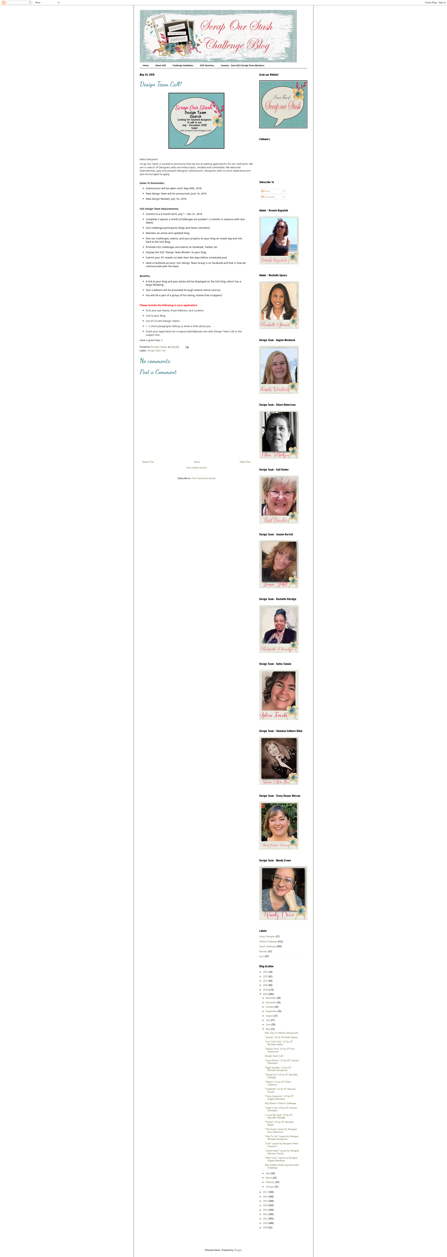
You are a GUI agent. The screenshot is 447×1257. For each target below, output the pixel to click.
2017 (266, 1192)
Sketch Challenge (268, 941)
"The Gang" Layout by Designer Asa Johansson (281, 1130)
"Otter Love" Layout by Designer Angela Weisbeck (281, 1159)
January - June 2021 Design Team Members (242, 65)
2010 (266, 1223)
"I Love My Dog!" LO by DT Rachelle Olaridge (279, 1116)
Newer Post (148, 462)
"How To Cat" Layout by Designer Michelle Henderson (282, 1137)
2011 (266, 1218)
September (271, 1011)
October (270, 1007)
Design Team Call (157, 350)
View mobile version (196, 467)
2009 (266, 1227)
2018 (266, 994)
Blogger (238, 1250)
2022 (266, 976)
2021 (266, 981)
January (270, 1186)
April (268, 1173)
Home (146, 65)
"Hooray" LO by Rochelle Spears (281, 1037)
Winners (263, 951)
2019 (266, 989)
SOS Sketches (207, 65)
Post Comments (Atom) (203, 478)
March (269, 1177)
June (268, 1024)
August (270, 1015)
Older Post (245, 462)
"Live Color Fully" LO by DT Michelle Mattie (279, 1043)
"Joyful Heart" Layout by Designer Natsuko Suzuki (282, 1152)
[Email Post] (186, 347)
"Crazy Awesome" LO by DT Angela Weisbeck (279, 1097)
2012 (266, 1214)
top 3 (261, 956)
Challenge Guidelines (183, 65)
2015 (266, 1201)
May (268, 1029)
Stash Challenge (267, 946)
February (270, 1182)
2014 (266, 1205)
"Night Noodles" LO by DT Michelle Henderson (278, 1069)
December (271, 998)
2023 (266, 972)
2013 (266, 1210)
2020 (266, 985)
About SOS (160, 65)
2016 (266, 1196)
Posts (266, 191)
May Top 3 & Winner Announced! (281, 1033)
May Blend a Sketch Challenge (280, 1103)
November (271, 1002)
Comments (269, 197)
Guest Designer (267, 936)
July (268, 1020)
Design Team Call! (274, 1056)
